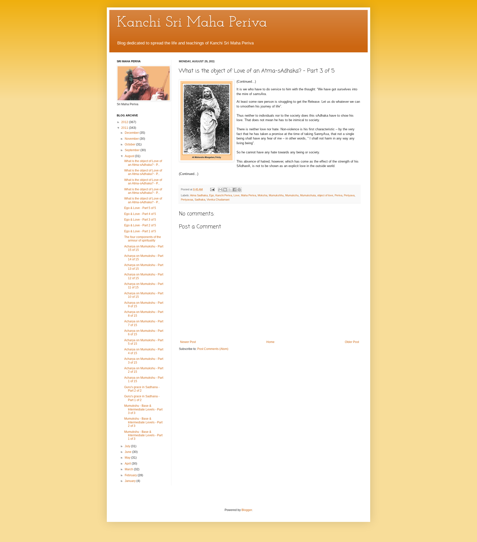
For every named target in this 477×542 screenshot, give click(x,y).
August (130, 156)
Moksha (262, 195)
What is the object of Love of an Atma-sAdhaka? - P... (143, 162)
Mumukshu (292, 195)
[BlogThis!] (225, 189)
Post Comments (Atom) (212, 349)
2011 (125, 128)
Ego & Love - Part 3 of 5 (140, 219)
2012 (125, 122)
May (128, 457)
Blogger (246, 510)
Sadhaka (200, 199)
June (128, 452)
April (128, 463)
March (129, 469)
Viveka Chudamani (218, 199)
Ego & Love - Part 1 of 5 (140, 231)
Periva (338, 195)
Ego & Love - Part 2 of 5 (140, 225)
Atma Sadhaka (199, 195)
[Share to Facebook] (234, 189)
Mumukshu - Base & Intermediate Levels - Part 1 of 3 (143, 435)
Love (236, 195)
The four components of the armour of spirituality (142, 238)
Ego (211, 195)
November (132, 138)
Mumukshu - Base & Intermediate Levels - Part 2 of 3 (143, 422)
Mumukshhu (276, 195)
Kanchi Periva (223, 195)
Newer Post (188, 342)
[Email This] (220, 189)
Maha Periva (248, 195)
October (130, 144)
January (130, 481)
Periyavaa (187, 199)
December (132, 133)
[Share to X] (229, 189)
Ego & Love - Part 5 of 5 (140, 208)
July (128, 446)
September (132, 150)
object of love (325, 195)
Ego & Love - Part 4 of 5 (140, 214)
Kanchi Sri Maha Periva (192, 22)
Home (270, 342)
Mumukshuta (308, 195)
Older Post (352, 342)
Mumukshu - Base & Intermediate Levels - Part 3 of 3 (143, 409)
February (131, 475)
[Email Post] (212, 189)
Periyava (349, 195)
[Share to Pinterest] (239, 189)
